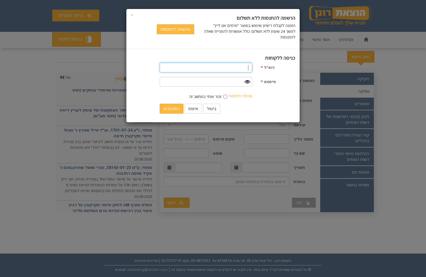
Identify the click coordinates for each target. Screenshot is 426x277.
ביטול (211, 108)
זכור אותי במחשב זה (205, 96)
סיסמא (268, 81)
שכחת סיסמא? (240, 96)
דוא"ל (268, 67)
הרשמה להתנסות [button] (175, 29)
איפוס (193, 108)
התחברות (171, 108)
